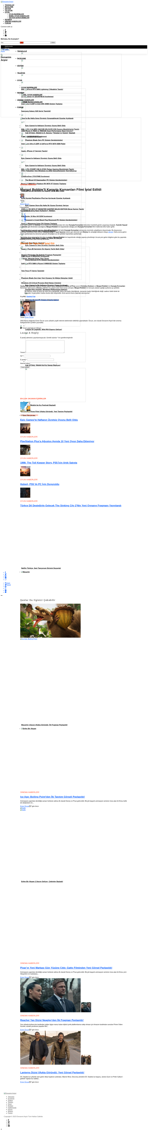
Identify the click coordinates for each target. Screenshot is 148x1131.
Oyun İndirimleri (16, 14)
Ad (21, 356)
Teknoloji (9, 5)
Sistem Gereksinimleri (19, 18)
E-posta (23, 360)
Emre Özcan (24, 204)
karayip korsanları (41, 300)
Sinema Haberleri (13, 21)
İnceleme (9, 7)
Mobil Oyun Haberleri (19, 16)
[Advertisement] (35, 382)
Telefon (8, 10)
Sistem (8, 9)
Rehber (8, 19)
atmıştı (110, 232)
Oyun (7, 12)
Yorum (23, 352)
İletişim (10, 1111)
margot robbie (54, 300)
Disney (32, 300)
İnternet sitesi (25, 363)
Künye (7, 48)
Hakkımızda (9, 46)
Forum (8, 23)
